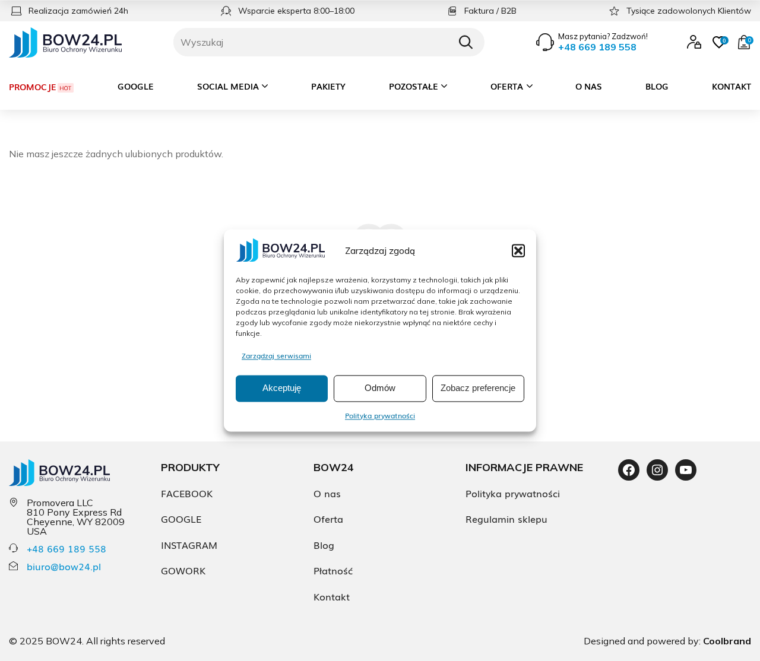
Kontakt (731, 86)
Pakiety (328, 86)
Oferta (506, 86)
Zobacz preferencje (478, 388)
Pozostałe (413, 86)
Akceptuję (281, 388)
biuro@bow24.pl (64, 566)
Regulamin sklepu (506, 518)
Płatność (333, 570)
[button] (518, 250)
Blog (657, 86)
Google (136, 86)
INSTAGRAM (189, 545)
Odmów (380, 388)
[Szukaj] (465, 42)
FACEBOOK (187, 493)
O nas (588, 86)
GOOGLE (181, 518)
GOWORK (183, 570)
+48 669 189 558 (66, 548)
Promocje (32, 87)
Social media (228, 86)
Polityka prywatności (380, 415)
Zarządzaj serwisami (276, 355)
